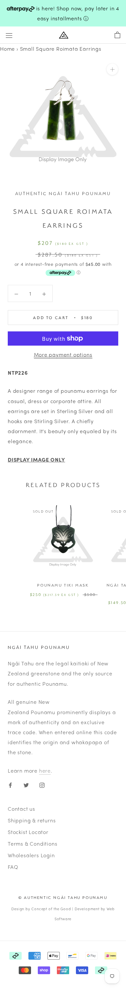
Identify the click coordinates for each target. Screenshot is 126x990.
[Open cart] (117, 35)
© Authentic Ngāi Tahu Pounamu (62, 897)
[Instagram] (42, 784)
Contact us (21, 808)
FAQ (13, 866)
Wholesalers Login (31, 855)
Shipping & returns (32, 820)
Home (7, 48)
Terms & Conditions (32, 843)
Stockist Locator (28, 832)
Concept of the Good (51, 908)
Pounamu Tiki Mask (63, 585)
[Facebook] (10, 784)
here (45, 770)
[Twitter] (26, 784)
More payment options (63, 354)
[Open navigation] (9, 35)
